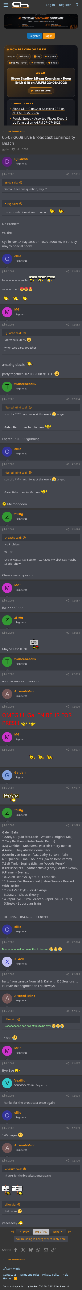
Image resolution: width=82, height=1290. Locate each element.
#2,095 (76, 974)
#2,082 (76, 271)
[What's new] (77, 5)
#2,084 (76, 399)
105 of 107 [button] (41, 1231)
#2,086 (76, 529)
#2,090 (76, 706)
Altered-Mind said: (16, 407)
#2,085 (76, 464)
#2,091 (76, 750)
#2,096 (76, 1011)
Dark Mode (13, 1269)
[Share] (67, 174)
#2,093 (76, 825)
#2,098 (76, 1095)
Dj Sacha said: (13, 333)
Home (7, 1278)
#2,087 (76, 600)
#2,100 (76, 1160)
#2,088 (76, 633)
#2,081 (76, 174)
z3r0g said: (11, 182)
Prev (25, 1231)
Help (65, 1274)
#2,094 (76, 942)
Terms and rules (29, 1274)
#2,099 (76, 1128)
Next (56, 1231)
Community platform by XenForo (36, 1286)
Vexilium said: (13, 1169)
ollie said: (10, 1019)
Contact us (9, 1274)
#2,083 (76, 324)
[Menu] (6, 5)
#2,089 (76, 674)
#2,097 (76, 1063)
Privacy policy (50, 1274)
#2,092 (76, 788)
